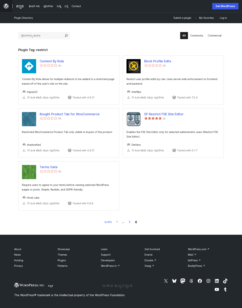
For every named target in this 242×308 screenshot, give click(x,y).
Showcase (64, 249)
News (17, 254)
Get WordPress (225, 6)
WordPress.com (198, 249)
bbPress (194, 260)
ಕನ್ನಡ (50, 285)
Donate (150, 260)
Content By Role (52, 61)
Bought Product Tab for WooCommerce (70, 114)
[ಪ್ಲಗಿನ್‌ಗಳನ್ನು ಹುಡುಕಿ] (66, 35)
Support (106, 254)
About (17, 249)
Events (149, 254)
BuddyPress (196, 265)
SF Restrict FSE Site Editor (164, 114)
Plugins (62, 260)
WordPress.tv (110, 265)
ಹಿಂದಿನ (108, 221)
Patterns (62, 265)
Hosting (18, 260)
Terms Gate (49, 167)
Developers (108, 260)
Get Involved (152, 249)
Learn (104, 249)
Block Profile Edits (157, 61)
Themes (62, 254)
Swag (149, 265)
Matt (192, 254)
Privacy (18, 265)
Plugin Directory (23, 17)
